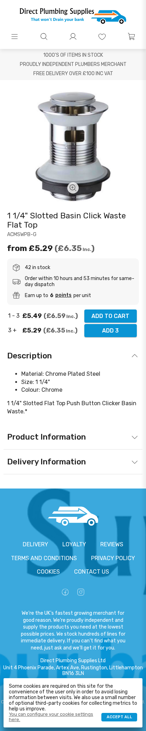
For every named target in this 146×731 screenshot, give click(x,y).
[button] (14, 36)
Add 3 (110, 330)
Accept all (119, 717)
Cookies (48, 571)
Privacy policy (113, 558)
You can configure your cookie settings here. (51, 717)
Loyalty (74, 544)
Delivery (35, 544)
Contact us (91, 571)
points (63, 295)
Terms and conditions (44, 558)
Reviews (111, 544)
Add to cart (110, 316)
